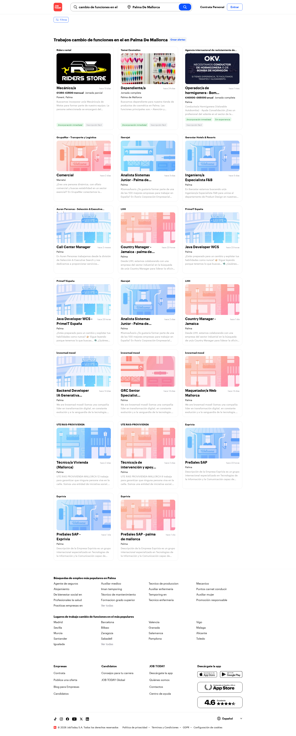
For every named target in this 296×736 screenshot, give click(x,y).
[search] (185, 7)
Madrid (58, 622)
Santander (60, 638)
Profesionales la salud (68, 600)
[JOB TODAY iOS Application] (207, 674)
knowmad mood (66, 352)
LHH (123, 209)
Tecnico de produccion (163, 583)
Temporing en (158, 594)
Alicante (201, 633)
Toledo (200, 638)
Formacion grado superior (118, 600)
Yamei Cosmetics (130, 50)
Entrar (235, 7)
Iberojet (125, 137)
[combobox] (101, 7)
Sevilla (58, 627)
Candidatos (61, 693)
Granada (154, 627)
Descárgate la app (161, 673)
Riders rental (64, 50)
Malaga (201, 627)
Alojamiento (61, 589)
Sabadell (106, 638)
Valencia (154, 622)
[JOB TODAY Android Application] (231, 674)
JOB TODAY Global (113, 679)
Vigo (199, 622)
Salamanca (156, 633)
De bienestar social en (68, 594)
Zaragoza (107, 633)
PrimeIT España (194, 209)
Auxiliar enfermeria (161, 589)
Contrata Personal (212, 7)
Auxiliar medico (111, 583)
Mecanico (202, 583)
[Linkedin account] (87, 719)
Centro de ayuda (160, 693)
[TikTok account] (55, 719)
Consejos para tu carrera (117, 673)
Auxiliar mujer (205, 594)
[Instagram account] (61, 719)
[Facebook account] (67, 719)
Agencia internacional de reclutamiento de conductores (210, 51)
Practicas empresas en (68, 605)
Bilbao (105, 627)
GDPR (186, 727)
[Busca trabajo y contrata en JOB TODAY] (58, 7)
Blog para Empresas (66, 686)
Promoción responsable (211, 600)
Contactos (156, 686)
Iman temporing (111, 589)
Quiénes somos (159, 679)
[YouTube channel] (74, 719)
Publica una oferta (65, 679)
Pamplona (155, 638)
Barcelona (107, 622)
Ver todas (107, 605)
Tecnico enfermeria (161, 600)
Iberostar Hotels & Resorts (200, 137)
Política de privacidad (134, 727)
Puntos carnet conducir (211, 589)
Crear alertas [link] (177, 39)
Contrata (59, 673)
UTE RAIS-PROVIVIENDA (71, 424)
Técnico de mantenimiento (118, 594)
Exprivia (190, 424)
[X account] (81, 719)
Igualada (59, 644)
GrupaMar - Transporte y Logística (76, 137)
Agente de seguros (66, 583)
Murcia (58, 633)
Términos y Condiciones (165, 727)
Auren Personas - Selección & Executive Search (79, 210)
